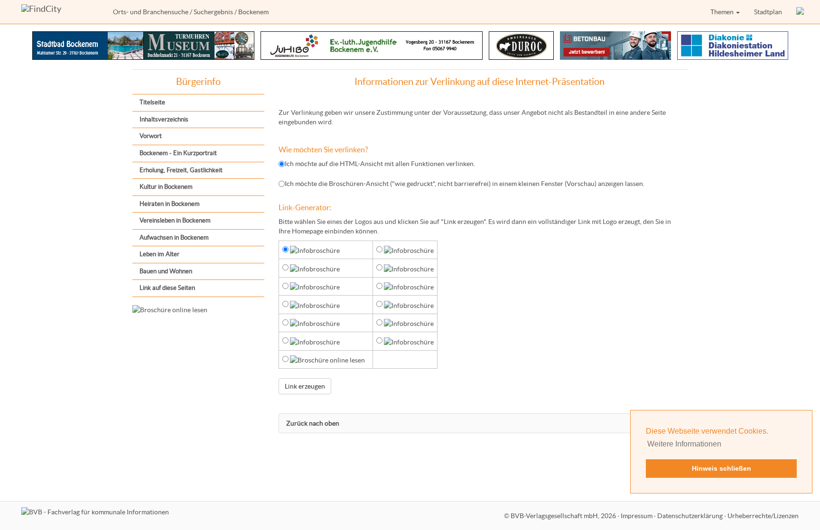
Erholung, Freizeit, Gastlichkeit (181, 170)
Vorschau (581, 183)
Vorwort (151, 135)
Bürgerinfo (198, 81)
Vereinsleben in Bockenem (175, 220)
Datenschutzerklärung (690, 516)
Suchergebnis (213, 12)
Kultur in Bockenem (166, 186)
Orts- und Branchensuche (150, 12)
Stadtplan (768, 12)
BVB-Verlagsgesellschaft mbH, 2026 (563, 516)
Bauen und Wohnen (166, 271)
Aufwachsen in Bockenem (174, 237)
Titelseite (152, 102)
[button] (801, 12)
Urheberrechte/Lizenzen (763, 516)
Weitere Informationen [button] (684, 444)
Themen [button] (722, 12)
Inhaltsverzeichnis (164, 119)
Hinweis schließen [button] (721, 468)
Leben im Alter (159, 254)
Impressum (636, 516)
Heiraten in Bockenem (170, 203)
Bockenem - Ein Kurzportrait (178, 153)
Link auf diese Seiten (167, 287)
